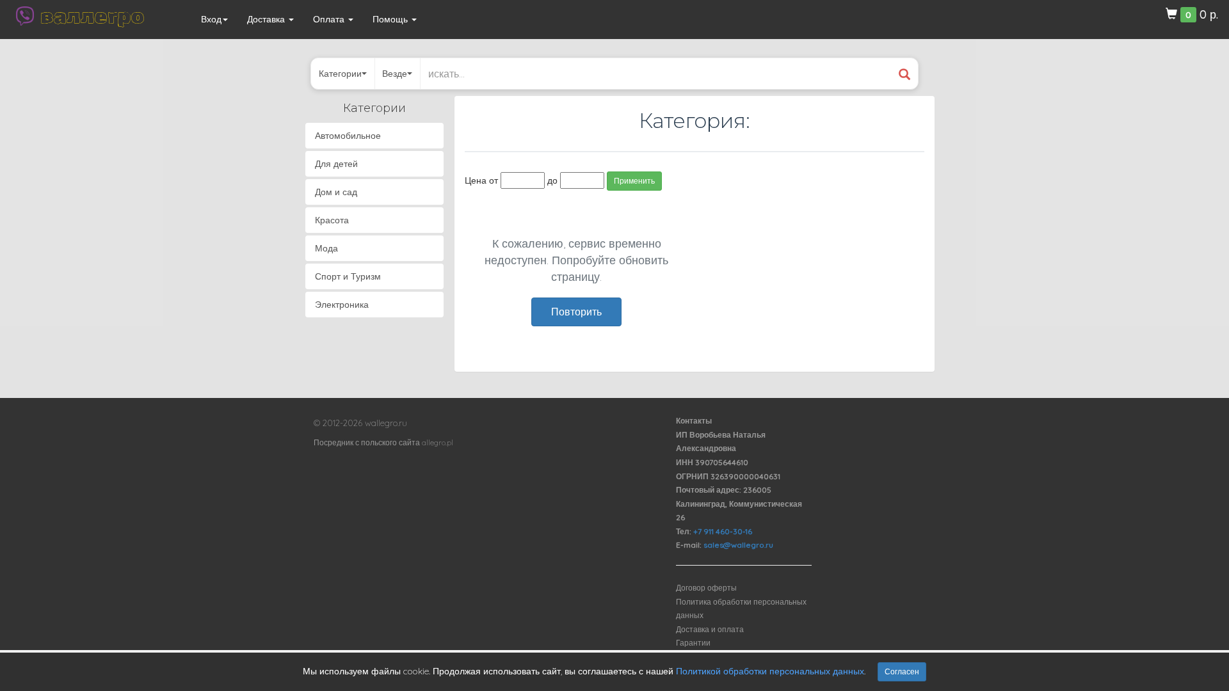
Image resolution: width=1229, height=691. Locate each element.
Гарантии (693, 642)
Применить (634, 181)
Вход (211, 19)
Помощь (391, 19)
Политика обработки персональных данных (741, 609)
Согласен (902, 671)
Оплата (330, 19)
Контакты (694, 420)
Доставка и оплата (710, 629)
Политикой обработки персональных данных (770, 671)
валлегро (92, 16)
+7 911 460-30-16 (722, 531)
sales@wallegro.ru (738, 545)
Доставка (267, 19)
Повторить (576, 311)
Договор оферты (706, 587)
